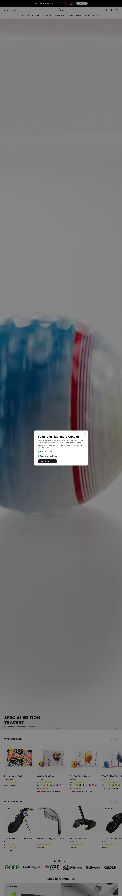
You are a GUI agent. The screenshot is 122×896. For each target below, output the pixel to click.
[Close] (85, 433)
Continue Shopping (47, 461)
